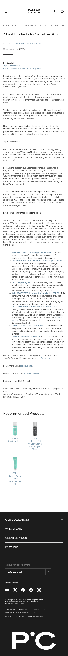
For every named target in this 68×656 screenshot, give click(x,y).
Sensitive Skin (56, 25)
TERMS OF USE (10, 609)
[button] (6, 11)
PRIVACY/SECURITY (40, 609)
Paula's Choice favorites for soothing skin (22, 68)
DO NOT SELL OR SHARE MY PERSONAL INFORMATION (24, 616)
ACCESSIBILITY (24, 609)
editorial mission (31, 373)
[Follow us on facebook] (31, 590)
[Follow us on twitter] (15, 590)
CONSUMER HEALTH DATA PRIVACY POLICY (20, 613)
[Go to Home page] (34, 11)
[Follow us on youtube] (7, 590)
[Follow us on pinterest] (23, 590)
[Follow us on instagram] (39, 590)
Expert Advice (11, 25)
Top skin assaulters (11, 65)
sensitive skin (26, 365)
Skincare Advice (33, 25)
